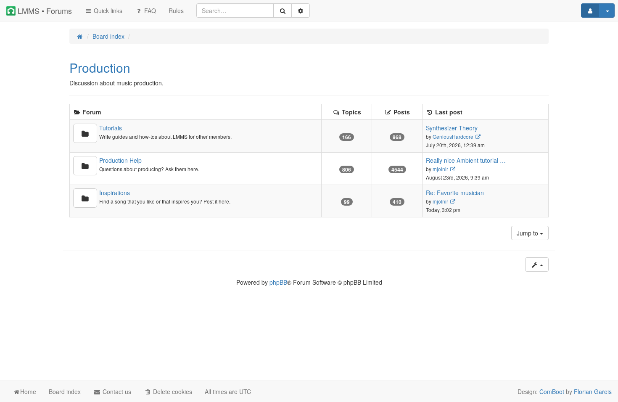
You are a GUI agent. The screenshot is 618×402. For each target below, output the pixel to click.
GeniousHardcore (453, 136)
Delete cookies (171, 391)
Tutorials (110, 128)
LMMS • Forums (44, 10)
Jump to (528, 233)
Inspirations (114, 192)
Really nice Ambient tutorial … (466, 160)
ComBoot (551, 391)
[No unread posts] (85, 133)
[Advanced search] (300, 10)
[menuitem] (176, 10)
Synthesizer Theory (452, 128)
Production (99, 67)
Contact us (116, 391)
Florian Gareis (593, 391)
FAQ (149, 10)
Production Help (120, 160)
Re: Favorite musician (455, 192)
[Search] (282, 10)
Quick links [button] (107, 10)
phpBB (278, 282)
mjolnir (440, 168)
